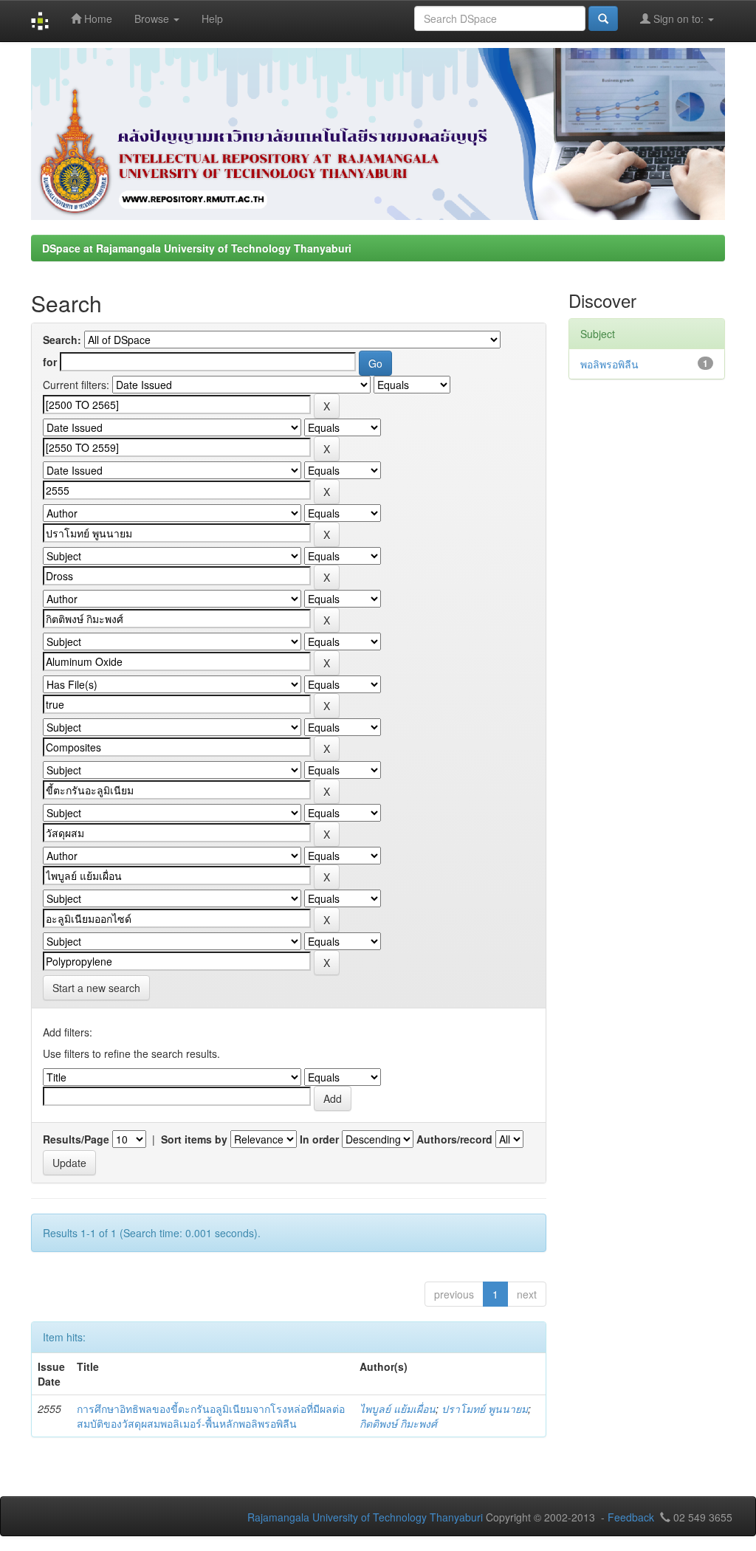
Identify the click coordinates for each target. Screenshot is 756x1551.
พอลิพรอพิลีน (609, 364)
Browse (153, 18)
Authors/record (454, 1139)
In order (319, 1139)
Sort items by (194, 1139)
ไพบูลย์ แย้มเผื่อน (398, 1408)
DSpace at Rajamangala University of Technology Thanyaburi (196, 248)
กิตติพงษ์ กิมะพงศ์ (398, 1423)
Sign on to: (678, 18)
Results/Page (76, 1139)
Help (212, 18)
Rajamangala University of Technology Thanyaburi (365, 1517)
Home (96, 18)
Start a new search (96, 987)
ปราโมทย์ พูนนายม (484, 1408)
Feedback (631, 1517)
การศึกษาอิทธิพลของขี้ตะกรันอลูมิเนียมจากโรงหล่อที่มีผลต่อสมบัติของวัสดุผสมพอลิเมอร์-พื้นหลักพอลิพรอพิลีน (211, 1416)
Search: (62, 339)
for (50, 361)
